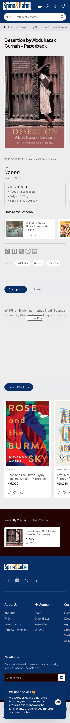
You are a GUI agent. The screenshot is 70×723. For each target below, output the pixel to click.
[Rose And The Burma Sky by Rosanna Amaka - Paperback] (27, 433)
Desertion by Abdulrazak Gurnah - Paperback (40, 532)
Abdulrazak (22, 262)
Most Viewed (40, 520)
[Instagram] (17, 580)
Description (15, 289)
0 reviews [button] (28, 159)
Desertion (54, 262)
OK (58, 702)
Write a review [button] (47, 159)
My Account (42, 604)
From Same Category (18, 211)
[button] (27, 234)
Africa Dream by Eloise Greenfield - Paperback (37, 224)
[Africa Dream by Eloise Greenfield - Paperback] (14, 229)
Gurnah (38, 262)
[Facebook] (8, 580)
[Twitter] (26, 580)
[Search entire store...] (62, 17)
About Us (10, 604)
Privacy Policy (21, 712)
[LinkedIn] (35, 580)
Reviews (38, 289)
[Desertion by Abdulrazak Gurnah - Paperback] (14, 537)
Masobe (11, 469)
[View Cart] (63, 6)
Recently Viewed (15, 520)
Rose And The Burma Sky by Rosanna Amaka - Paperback (26, 476)
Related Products (19, 387)
